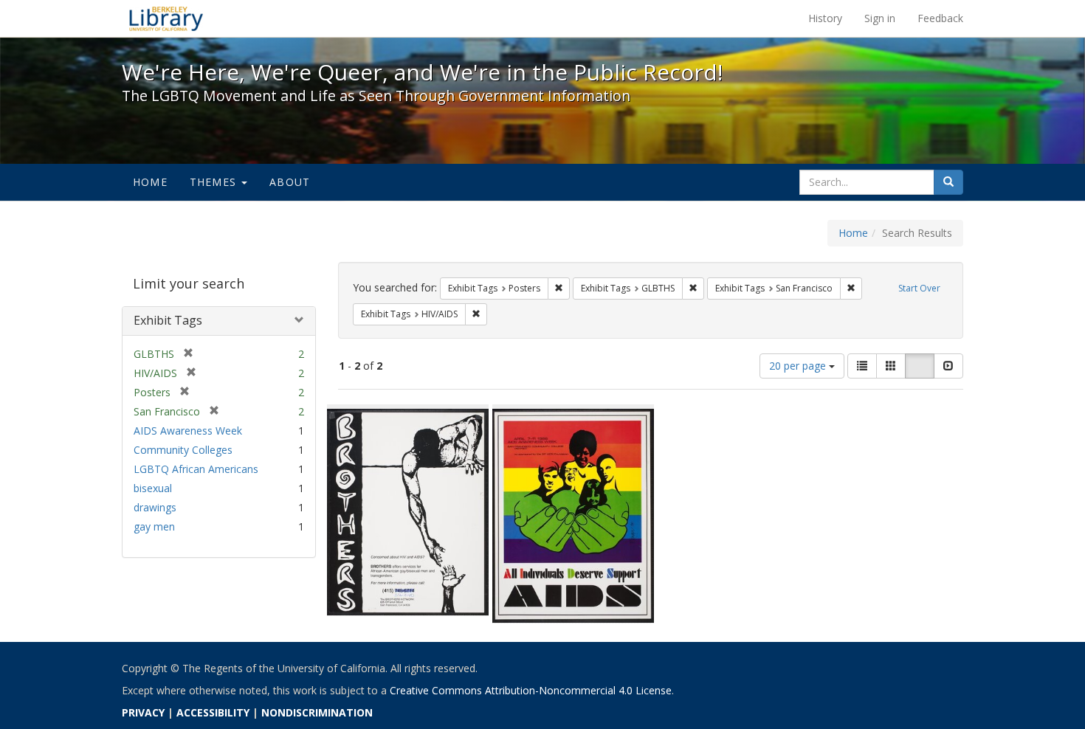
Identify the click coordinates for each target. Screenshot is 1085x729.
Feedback (940, 18)
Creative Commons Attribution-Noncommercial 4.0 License (531, 690)
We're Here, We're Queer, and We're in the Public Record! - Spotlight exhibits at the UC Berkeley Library (166, 18)
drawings (155, 507)
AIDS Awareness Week (188, 431)
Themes (215, 182)
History (825, 18)
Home (150, 182)
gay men (154, 526)
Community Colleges (183, 450)
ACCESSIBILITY (212, 712)
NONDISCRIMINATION (317, 712)
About (289, 182)
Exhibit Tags (168, 320)
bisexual (153, 488)
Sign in (879, 18)
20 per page (799, 366)
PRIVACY (143, 712)
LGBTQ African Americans (196, 469)
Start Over (919, 288)
